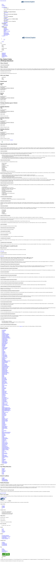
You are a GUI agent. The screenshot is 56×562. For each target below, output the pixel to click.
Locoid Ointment (4, 401)
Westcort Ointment (4, 462)
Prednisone (3, 423)
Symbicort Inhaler (4, 437)
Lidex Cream (4, 395)
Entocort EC (4, 380)
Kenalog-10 (3, 394)
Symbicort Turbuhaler (5, 438)
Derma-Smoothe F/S (5, 361)
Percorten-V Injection (5, 418)
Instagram (3, 505)
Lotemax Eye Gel (4, 404)
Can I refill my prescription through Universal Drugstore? (8, 313)
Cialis (3, 472)
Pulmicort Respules (4, 428)
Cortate (3, 349)
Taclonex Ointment (4, 442)
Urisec (3, 454)
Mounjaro (3, 468)
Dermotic (3, 363)
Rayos (3, 431)
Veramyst (3, 457)
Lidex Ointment (4, 397)
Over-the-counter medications (6, 536)
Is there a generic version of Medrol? (5, 231)
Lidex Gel (3, 396)
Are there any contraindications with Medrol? (6, 196)
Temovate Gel (4, 445)
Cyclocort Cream (4, 356)
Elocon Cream (4, 377)
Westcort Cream (4, 461)
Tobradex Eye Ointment (5, 449)
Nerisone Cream (4, 414)
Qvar (3, 429)
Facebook (3, 507)
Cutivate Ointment (4, 355)
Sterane (3, 436)
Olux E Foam (4, 415)
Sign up (10, 500)
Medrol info (3, 53)
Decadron (3, 357)
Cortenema (3, 351)
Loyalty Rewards (4, 544)
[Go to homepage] (28, 2)
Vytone (3, 460)
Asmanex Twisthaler (5, 342)
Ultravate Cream (4, 452)
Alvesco (3, 332)
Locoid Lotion (4, 400)
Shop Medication (4, 7)
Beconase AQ (4, 344)
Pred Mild (3, 422)
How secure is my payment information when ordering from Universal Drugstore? (11, 298)
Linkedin (3, 506)
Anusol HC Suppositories (5, 336)
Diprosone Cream (4, 373)
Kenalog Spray (4, 392)
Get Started (3, 5)
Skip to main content (3, 0)
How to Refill (6, 25)
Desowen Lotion (4, 364)
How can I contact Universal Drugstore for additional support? (8, 324)
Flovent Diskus (4, 387)
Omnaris (3, 416)
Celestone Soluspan (5, 347)
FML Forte (3, 383)
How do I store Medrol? (4, 224)
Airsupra (3, 331)
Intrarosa (3, 390)
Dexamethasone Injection (5, 366)
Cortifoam (3, 352)
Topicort (3, 450)
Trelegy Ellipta (4, 451)
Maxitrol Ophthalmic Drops (6, 409)
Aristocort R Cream (5, 340)
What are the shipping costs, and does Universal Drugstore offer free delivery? (11, 286)
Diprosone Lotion (4, 374)
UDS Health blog (4, 543)
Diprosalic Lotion (4, 371)
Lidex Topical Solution (5, 398)
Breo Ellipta (3, 345)
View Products (6, 12)
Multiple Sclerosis (4, 479)
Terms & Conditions (6, 34)
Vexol (3, 458)
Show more (2, 464)
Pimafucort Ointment (5, 420)
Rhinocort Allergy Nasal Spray (6, 432)
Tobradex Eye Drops (5, 448)
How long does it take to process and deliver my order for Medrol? (9, 268)
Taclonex (3, 441)
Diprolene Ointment (5, 370)
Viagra (3, 473)
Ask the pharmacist (4, 56)
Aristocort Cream (4, 338)
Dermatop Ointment (5, 362)
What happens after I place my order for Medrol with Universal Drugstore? (10, 264)
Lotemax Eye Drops (5, 403)
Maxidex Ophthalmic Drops (6, 407)
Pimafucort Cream (4, 419)
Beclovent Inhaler (4, 343)
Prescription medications (5, 535)
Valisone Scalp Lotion (5, 456)
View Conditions (6, 19)
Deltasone (3, 359)
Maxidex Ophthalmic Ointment (6, 408)
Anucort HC (4, 333)
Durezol (3, 376)
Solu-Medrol (4, 435)
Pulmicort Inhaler (4, 427)
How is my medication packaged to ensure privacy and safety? (9, 279)
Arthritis (3, 478)
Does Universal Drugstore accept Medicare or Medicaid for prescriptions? (10, 290)
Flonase (3, 386)
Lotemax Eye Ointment (5, 405)
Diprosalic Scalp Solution (5, 372)
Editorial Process (6, 29)
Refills (3, 26)
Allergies (3, 477)
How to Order (6, 24)
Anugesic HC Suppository (5, 334)
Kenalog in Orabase (5, 393)
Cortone (3, 353)
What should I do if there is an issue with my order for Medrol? (8, 275)
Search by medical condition (6, 537)
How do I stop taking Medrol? (4, 234)
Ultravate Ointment (4, 453)
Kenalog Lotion (4, 391)
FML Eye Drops (4, 382)
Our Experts (5, 28)
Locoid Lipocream (4, 399)
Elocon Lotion (4, 378)
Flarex (3, 384)
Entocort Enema (4, 381)
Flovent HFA (4, 388)
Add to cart (12, 88)
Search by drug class (5, 538)
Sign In (3, 530)
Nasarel (3, 411)
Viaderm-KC (4, 459)
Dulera (3, 375)
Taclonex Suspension (5, 443)
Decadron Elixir (4, 358)
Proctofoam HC (4, 424)
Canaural (3, 346)
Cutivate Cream (4, 354)
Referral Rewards (6, 33)
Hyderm (3, 389)
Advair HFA (4, 330)
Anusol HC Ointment (5, 335)
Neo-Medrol (4, 413)
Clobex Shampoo (4, 348)
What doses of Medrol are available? (5, 215)
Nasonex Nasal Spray (5, 412)
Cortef (3, 350)
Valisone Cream (4, 455)
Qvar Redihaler (4, 430)
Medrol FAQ (4, 54)
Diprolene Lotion (4, 369)
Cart (2, 529)
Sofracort (3, 433)
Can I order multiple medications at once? (6, 310)
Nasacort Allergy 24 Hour (5, 410)
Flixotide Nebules (4, 385)
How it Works (4, 23)
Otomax (3, 417)
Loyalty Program (6, 32)
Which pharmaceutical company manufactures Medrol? (8, 227)
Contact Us (3, 35)
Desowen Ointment (4, 365)
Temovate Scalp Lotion (5, 447)
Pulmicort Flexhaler (5, 426)
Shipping (5, 30)
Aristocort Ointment (5, 339)
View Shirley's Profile (3, 497)
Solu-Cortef (3, 434)
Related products (4, 55)
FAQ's (3, 548)
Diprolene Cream (4, 368)
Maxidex (3, 406)
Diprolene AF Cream (5, 367)
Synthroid (3, 471)
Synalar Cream (4, 439)
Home (3, 41)
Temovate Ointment (5, 446)
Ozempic (3, 469)
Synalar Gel (3, 440)
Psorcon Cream (4, 425)
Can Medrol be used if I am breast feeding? (6, 242)
